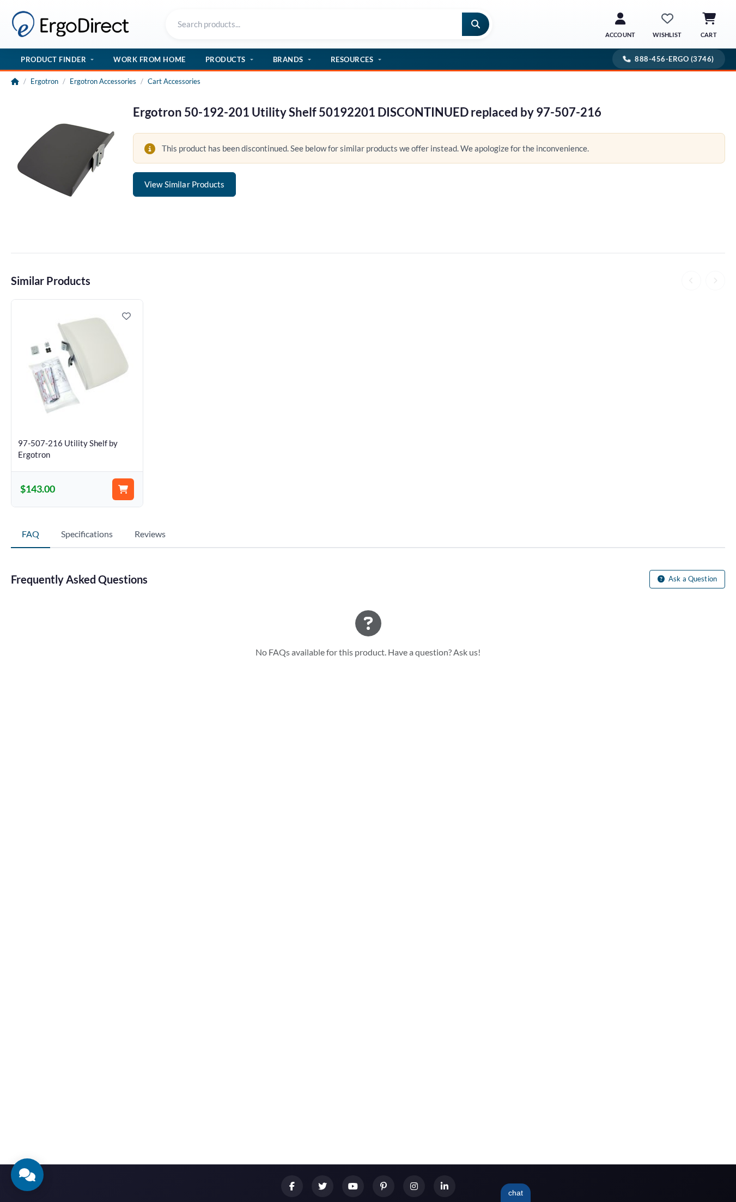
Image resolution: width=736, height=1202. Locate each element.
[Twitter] (322, 1186)
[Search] (475, 24)
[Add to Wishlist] (126, 316)
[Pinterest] (383, 1186)
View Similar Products (184, 184)
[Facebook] (292, 1186)
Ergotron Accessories (103, 81)
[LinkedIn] (444, 1186)
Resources (352, 59)
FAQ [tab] (30, 534)
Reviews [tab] (150, 534)
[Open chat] (27, 1174)
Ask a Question (692, 578)
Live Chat (516, 1192)
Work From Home (149, 59)
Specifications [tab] (87, 534)
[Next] (715, 280)
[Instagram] (414, 1186)
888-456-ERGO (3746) (674, 58)
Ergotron (44, 81)
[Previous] (691, 280)
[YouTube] (353, 1186)
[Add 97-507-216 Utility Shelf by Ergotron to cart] (123, 489)
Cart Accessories (174, 81)
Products (225, 59)
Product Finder (53, 59)
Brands (288, 59)
